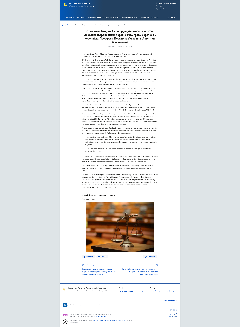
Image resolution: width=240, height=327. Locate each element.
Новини (69, 25)
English (161, 6)
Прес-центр (144, 18)
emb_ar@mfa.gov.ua (156, 291)
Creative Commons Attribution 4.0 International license (109, 320)
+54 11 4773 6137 (137, 291)
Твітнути (103, 256)
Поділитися (89, 256)
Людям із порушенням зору (168, 3)
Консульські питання (111, 18)
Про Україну (69, 18)
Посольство (81, 18)
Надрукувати (151, 256)
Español (161, 9)
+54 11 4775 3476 (125, 291)
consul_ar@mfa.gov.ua (170, 291)
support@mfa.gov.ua (99, 316)
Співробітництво (94, 18)
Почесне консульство (129, 18)
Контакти (155, 18)
